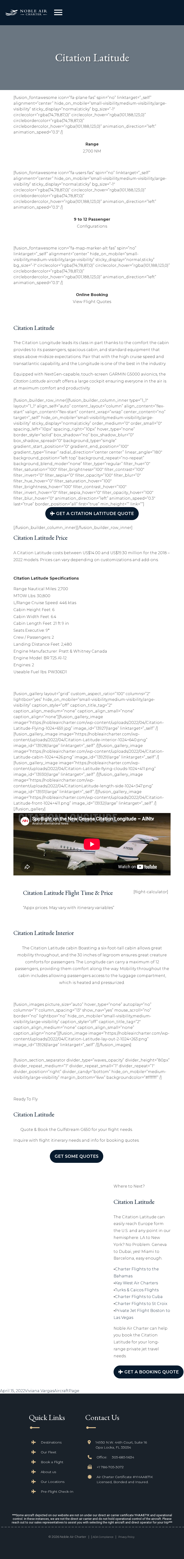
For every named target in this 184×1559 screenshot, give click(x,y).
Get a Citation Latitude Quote (94, 513)
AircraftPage (66, 1391)
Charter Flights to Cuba (139, 1296)
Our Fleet (48, 1452)
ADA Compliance (103, 1537)
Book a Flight (52, 1462)
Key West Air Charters (136, 1283)
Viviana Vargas (39, 1391)
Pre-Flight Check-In (57, 1491)
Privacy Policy (126, 1537)
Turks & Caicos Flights (137, 1290)
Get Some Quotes (76, 1156)
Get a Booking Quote (151, 1371)
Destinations (51, 1442)
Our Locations (52, 1482)
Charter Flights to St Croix (141, 1303)
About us (48, 1472)
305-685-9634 (123, 1457)
